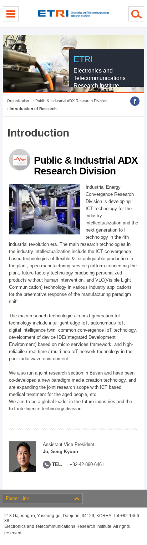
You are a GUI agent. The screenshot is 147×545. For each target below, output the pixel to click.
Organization (18, 101)
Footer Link (17, 498)
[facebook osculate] (135, 101)
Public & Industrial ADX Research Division (71, 101)
